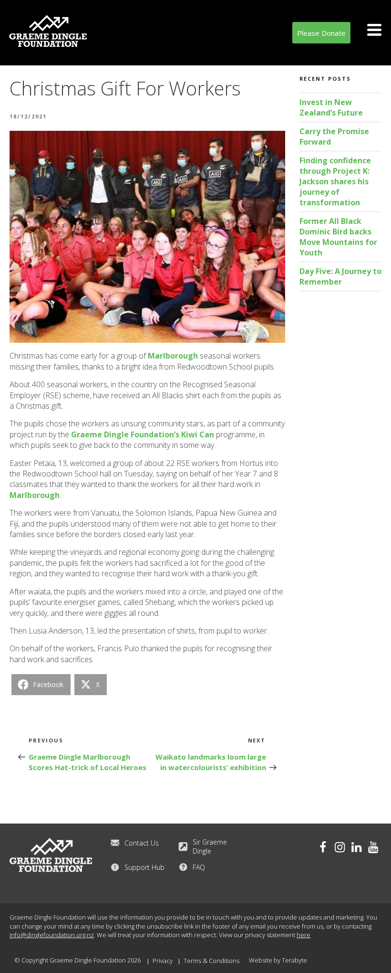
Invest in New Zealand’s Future (331, 107)
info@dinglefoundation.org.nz (52, 935)
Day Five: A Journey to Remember (340, 276)
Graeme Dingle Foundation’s (125, 434)
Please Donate (321, 33)
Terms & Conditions (211, 960)
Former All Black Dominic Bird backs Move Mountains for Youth (338, 237)
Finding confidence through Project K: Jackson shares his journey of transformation (335, 181)
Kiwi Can (197, 434)
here (303, 935)
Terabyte (294, 960)
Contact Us (141, 842)
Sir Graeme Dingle (210, 846)
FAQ (199, 867)
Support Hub (144, 867)
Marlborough (173, 355)
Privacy (163, 960)
